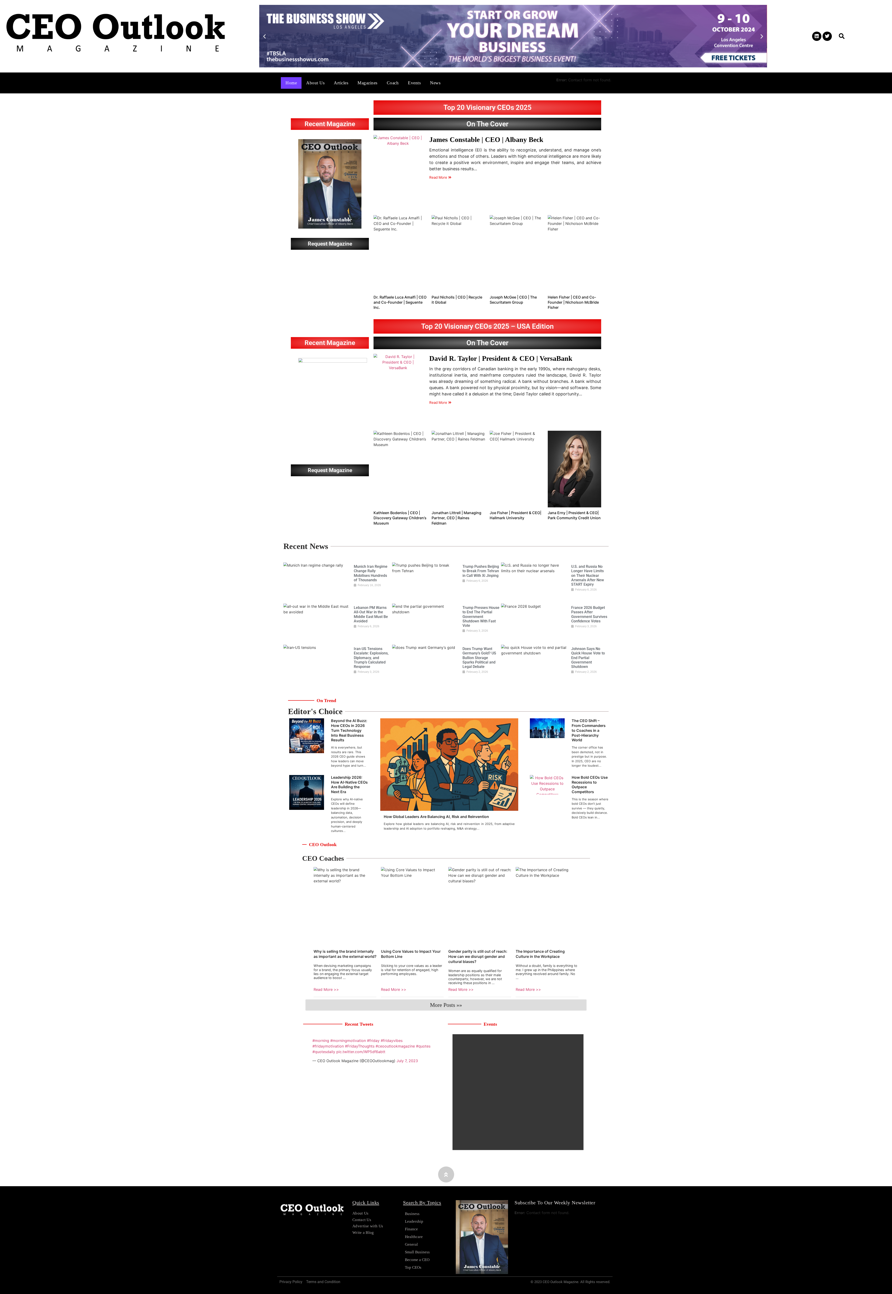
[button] (264, 36)
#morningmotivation (348, 1040)
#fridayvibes (392, 1040)
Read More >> (326, 989)
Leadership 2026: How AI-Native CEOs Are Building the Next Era (349, 784)
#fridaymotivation (328, 1046)
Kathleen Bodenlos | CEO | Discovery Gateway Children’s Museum (400, 517)
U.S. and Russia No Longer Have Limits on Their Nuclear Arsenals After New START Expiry (587, 575)
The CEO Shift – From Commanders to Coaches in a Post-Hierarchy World (589, 730)
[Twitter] (827, 36)
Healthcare (414, 1237)
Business (412, 1214)
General (411, 1244)
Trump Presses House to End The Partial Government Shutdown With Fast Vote (480, 616)
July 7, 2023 (407, 1060)
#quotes (423, 1046)
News (435, 82)
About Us (315, 82)
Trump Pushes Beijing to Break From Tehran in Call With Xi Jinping (480, 571)
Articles (341, 82)
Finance (411, 1229)
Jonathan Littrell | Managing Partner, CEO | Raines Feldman (456, 517)
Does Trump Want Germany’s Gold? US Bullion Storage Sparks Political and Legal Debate (479, 658)
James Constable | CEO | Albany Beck (486, 139)
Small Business (417, 1252)
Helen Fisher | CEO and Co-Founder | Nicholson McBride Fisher (573, 302)
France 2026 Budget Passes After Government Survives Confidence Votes (589, 614)
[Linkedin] (816, 36)
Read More (438, 177)
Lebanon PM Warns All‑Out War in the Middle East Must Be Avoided (371, 614)
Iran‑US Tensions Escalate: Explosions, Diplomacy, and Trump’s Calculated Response (371, 658)
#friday (373, 1040)
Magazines (367, 82)
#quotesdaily (323, 1051)
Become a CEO (417, 1260)
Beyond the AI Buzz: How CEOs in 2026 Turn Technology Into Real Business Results (349, 730)
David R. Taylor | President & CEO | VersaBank (500, 358)
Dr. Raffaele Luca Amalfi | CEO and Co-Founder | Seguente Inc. (400, 302)
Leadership (414, 1221)
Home (291, 82)
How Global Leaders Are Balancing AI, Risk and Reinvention (436, 816)
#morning (320, 1040)
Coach (393, 82)
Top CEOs (413, 1267)
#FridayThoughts (359, 1046)
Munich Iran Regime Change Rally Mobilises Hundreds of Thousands (370, 573)
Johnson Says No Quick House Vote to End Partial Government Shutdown (588, 658)
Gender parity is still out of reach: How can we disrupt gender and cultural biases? (477, 956)
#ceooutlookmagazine (395, 1046)
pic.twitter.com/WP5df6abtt (360, 1051)
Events (414, 82)
